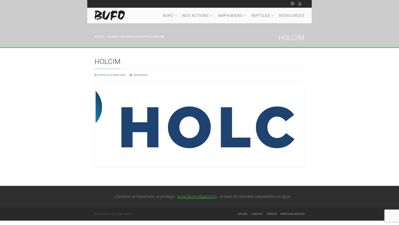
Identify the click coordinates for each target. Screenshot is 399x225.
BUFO (168, 15)
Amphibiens (230, 15)
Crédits (272, 213)
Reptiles (260, 15)
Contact (257, 213)
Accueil (100, 36)
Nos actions (195, 15)
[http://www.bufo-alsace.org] (110, 14)
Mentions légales (292, 213)
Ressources (291, 15)
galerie (112, 36)
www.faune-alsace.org (197, 196)
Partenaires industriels (135, 36)
